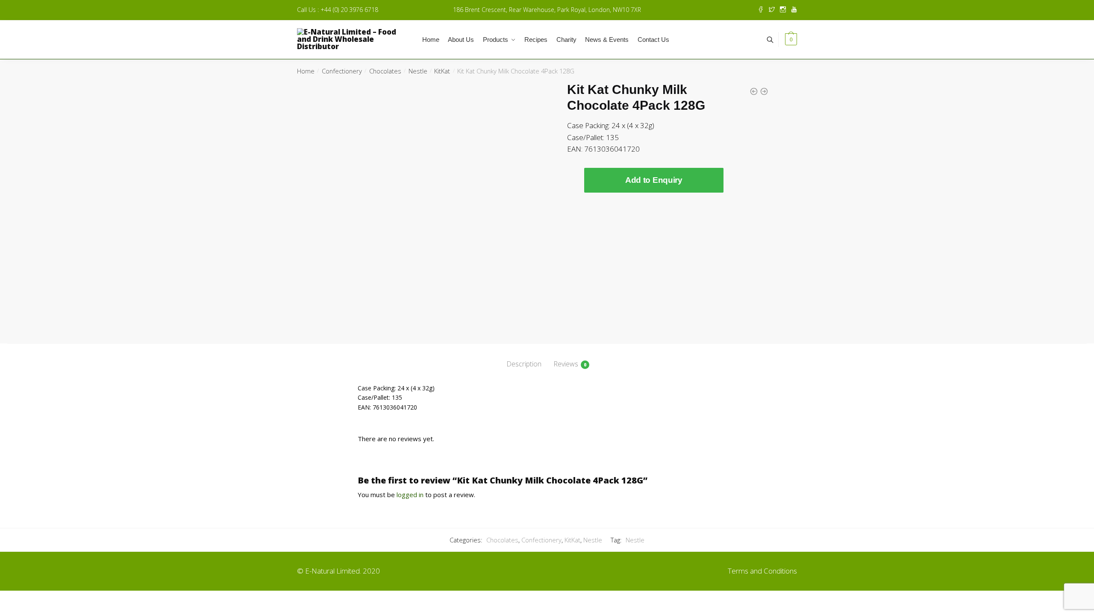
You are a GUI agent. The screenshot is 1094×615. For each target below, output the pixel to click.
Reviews (565, 364)
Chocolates (385, 71)
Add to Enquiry (653, 180)
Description (523, 364)
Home (306, 71)
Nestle (418, 71)
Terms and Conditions (762, 571)
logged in (410, 494)
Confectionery (342, 71)
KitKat (442, 71)
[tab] (523, 357)
